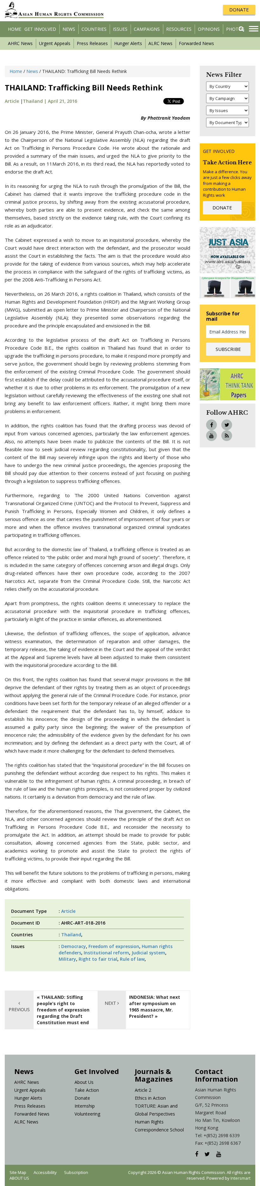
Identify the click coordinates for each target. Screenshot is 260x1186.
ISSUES (120, 29)
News (68, 29)
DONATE (239, 9)
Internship (85, 1106)
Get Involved (40, 29)
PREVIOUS (19, 1009)
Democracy (73, 946)
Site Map (18, 1172)
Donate (82, 1098)
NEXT (111, 1003)
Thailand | (35, 101)
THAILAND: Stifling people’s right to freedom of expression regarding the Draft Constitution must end (63, 1009)
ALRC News (160, 43)
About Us (84, 1082)
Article (12, 101)
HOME (14, 29)
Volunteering (87, 1114)
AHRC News (20, 43)
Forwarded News (196, 43)
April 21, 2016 (62, 101)
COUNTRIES (94, 29)
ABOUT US (19, 1178)
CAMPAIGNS (147, 29)
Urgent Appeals (54, 43)
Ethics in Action (150, 1098)
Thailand (71, 935)
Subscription (76, 1172)
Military (67, 959)
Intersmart (240, 1178)
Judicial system (148, 953)
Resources (179, 29)
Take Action (87, 1090)
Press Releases (92, 43)
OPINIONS (209, 29)
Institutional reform (106, 953)
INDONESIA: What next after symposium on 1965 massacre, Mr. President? (154, 1006)
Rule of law (132, 959)
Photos (235, 29)
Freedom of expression (113, 946)
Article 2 (143, 1090)
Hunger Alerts (128, 43)
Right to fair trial (98, 959)
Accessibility (45, 1172)
